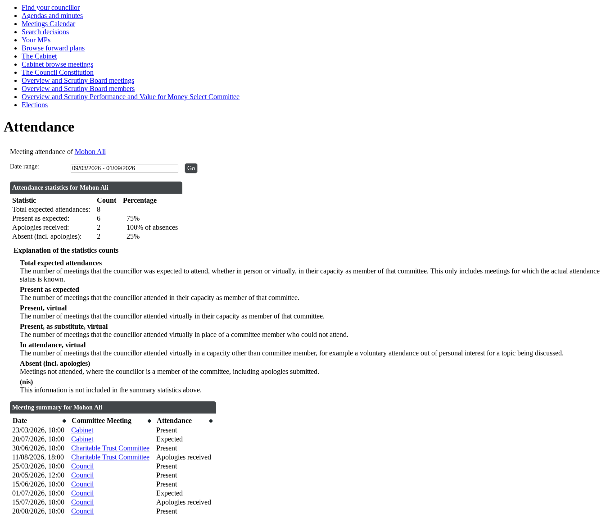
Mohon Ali (90, 151)
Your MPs (36, 40)
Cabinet (82, 430)
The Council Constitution (58, 72)
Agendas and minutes (52, 15)
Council (82, 466)
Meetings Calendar (48, 23)
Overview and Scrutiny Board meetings (78, 80)
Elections (35, 105)
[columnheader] (39, 421)
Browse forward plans (53, 48)
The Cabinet (39, 56)
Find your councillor (51, 7)
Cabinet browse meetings (57, 64)
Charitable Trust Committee (110, 448)
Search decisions (45, 32)
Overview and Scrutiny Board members (78, 88)
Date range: (24, 166)
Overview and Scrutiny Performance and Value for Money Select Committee (131, 96)
